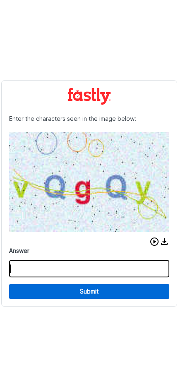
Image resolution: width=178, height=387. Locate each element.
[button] (154, 242)
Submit (89, 291)
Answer (19, 250)
